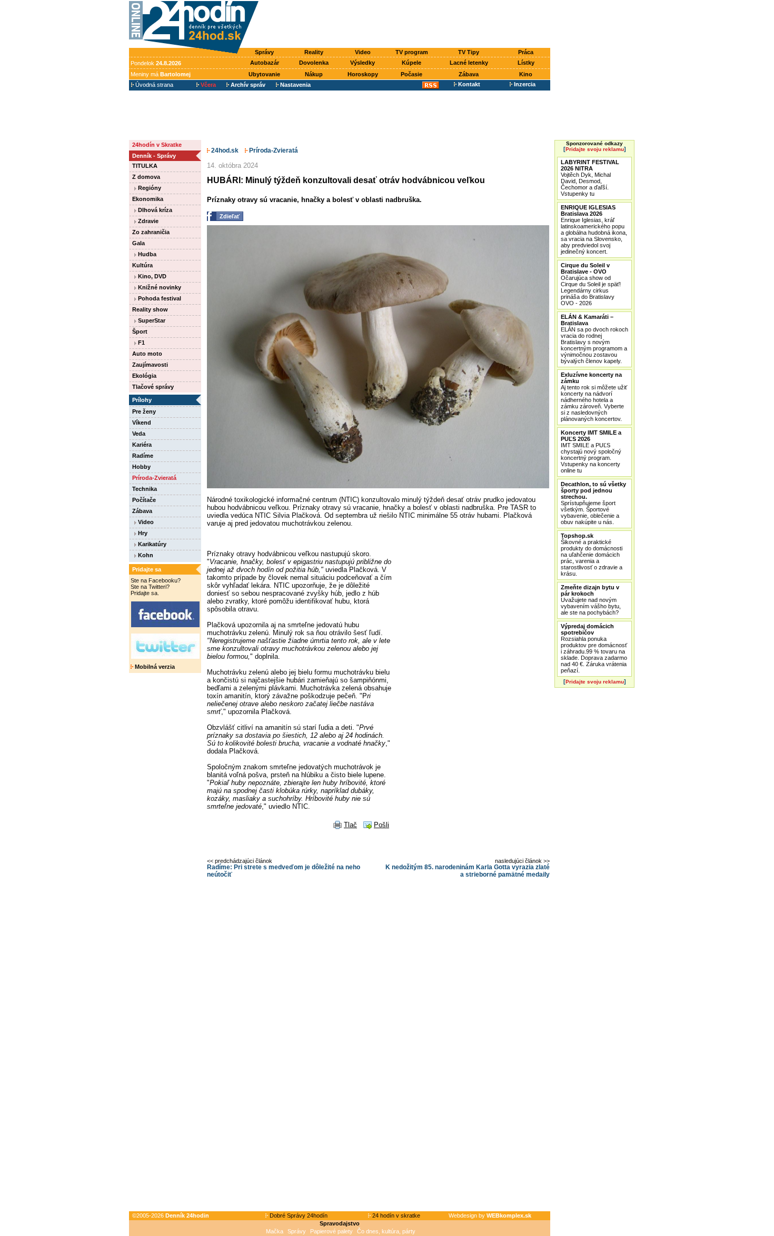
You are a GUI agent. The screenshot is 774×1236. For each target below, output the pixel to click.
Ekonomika (147, 199)
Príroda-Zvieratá (154, 478)
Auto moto (147, 353)
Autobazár (264, 62)
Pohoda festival (158, 298)
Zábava (469, 74)
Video (363, 52)
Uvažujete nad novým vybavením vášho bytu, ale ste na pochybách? (591, 600)
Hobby (141, 467)
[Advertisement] (407, 25)
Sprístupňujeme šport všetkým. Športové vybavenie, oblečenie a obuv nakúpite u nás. (593, 503)
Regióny (148, 188)
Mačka (274, 1231)
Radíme (142, 456)
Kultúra (142, 265)
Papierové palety (331, 1231)
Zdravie (147, 221)
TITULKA (144, 166)
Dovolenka (314, 62)
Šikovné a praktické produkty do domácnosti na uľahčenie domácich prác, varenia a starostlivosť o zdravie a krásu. (591, 554)
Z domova (146, 177)
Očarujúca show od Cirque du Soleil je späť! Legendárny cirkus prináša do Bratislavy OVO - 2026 (591, 284)
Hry (141, 533)
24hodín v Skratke (157, 145)
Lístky (526, 62)
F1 (140, 342)
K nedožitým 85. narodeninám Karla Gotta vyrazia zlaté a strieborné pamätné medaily (467, 870)
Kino (525, 74)
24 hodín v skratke (395, 1215)
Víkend (141, 422)
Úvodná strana (153, 85)
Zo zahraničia (151, 232)
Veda (138, 433)
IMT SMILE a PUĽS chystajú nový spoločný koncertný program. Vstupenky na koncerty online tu (591, 451)
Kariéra (142, 444)
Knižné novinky (158, 287)
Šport (139, 331)
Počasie (411, 74)
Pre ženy (144, 411)
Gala (138, 243)
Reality (313, 52)
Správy (264, 52)
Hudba (146, 254)
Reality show (150, 309)
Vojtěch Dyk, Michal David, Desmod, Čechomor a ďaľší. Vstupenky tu (590, 178)
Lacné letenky (469, 62)
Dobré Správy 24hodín (298, 1215)
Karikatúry (151, 544)
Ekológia (144, 376)
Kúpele (411, 62)
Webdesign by (490, 1215)
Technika (144, 489)
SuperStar (150, 320)
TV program (411, 52)
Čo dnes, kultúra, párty (386, 1231)
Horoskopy (363, 74)
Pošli (381, 825)
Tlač (350, 825)
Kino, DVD (151, 276)
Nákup (314, 74)
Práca (525, 52)
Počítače (144, 500)
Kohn (144, 555)
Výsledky (362, 62)
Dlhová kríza (154, 210)
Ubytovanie (264, 74)
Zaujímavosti (150, 364)
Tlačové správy (153, 387)
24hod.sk (224, 150)
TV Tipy (468, 52)
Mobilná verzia (154, 667)
